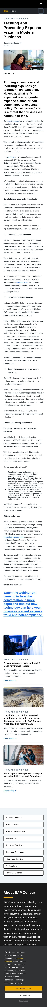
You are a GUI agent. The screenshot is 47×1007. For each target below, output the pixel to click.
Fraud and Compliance (15, 852)
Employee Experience (15, 845)
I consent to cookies (23, 988)
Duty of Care (11, 838)
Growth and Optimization (15, 859)
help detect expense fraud (13, 537)
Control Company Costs (15, 831)
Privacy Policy (23, 1001)
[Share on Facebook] (17, 74)
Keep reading (8, 680)
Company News (12, 824)
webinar (11, 157)
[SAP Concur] (13, 4)
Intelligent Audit (22, 282)
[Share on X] (14, 73)
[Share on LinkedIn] (21, 74)
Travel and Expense (14, 873)
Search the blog (35, 11)
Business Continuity (14, 818)
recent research (13, 121)
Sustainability (11, 866)
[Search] (40, 11)
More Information (23, 995)
